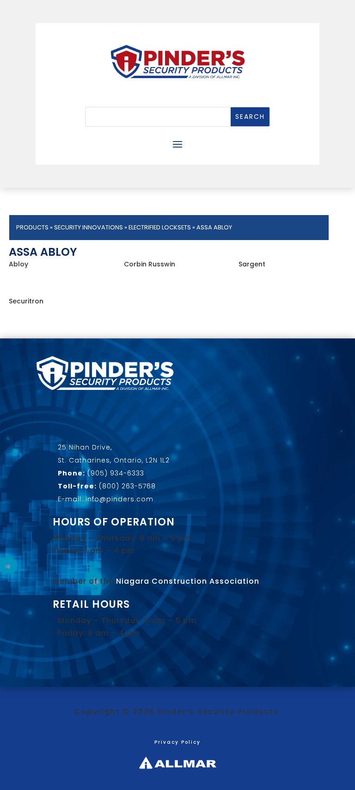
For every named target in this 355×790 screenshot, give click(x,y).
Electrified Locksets (160, 227)
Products (32, 227)
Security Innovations (88, 227)
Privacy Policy (177, 742)
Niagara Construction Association (187, 581)
